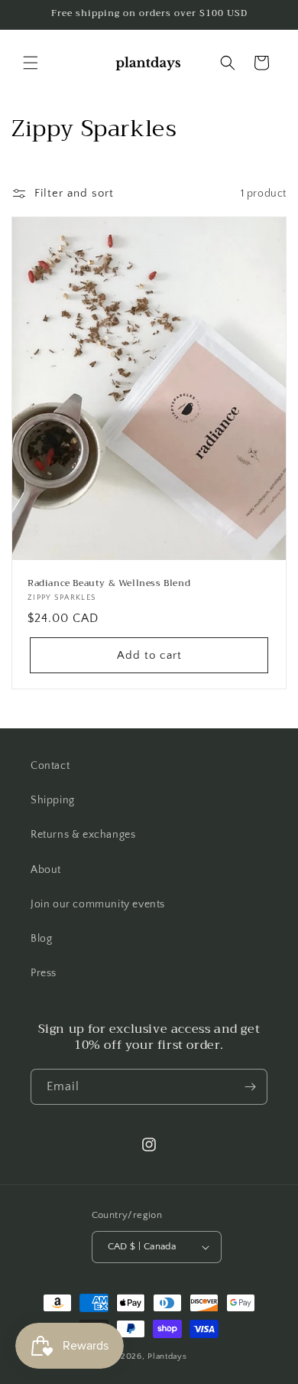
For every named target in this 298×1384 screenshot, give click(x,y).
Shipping (53, 800)
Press (44, 973)
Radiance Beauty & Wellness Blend (109, 584)
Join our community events (98, 904)
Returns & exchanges (83, 835)
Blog (41, 939)
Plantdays (166, 1356)
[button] (30, 63)
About (46, 870)
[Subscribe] (250, 1087)
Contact (50, 766)
